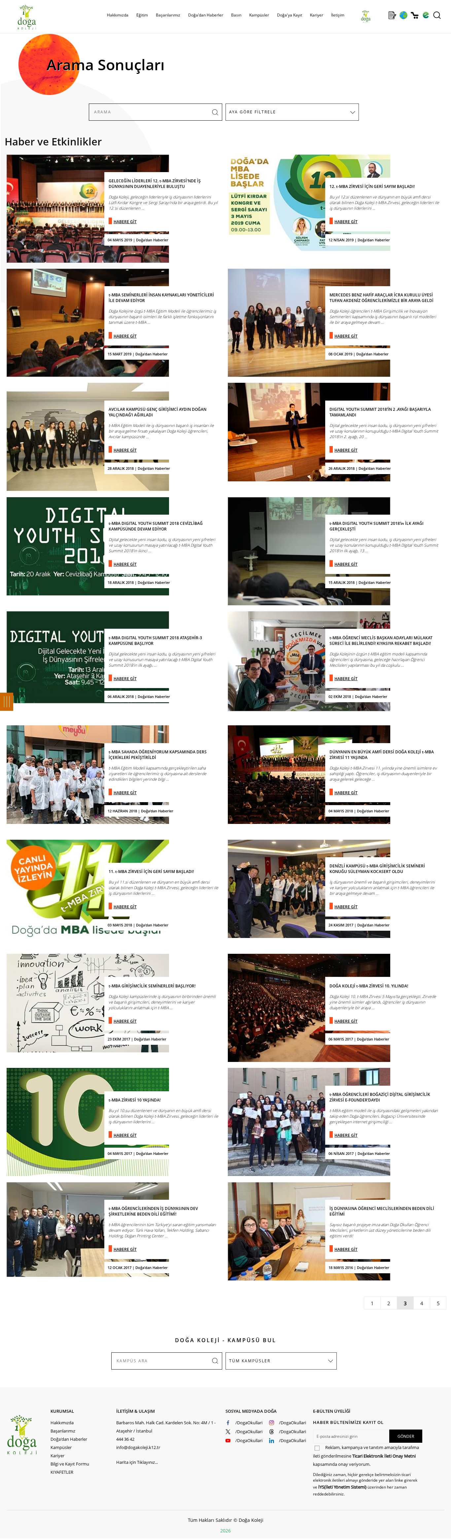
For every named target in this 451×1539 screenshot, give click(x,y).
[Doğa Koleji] (29, 1434)
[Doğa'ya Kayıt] (392, 15)
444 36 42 (125, 1439)
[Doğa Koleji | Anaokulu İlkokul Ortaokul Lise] (20, 17)
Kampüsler (259, 15)
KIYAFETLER (62, 1472)
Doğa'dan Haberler (205, 15)
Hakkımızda (62, 1423)
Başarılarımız (63, 1431)
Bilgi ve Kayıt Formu (70, 1464)
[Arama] (437, 15)
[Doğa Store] (414, 15)
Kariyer (316, 15)
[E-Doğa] (426, 15)
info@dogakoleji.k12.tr (138, 1447)
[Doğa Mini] (381, 15)
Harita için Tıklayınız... (137, 1462)
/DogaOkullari (248, 1423)
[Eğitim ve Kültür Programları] (403, 15)
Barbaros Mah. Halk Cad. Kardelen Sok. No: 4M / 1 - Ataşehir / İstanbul (166, 1427)
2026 (225, 1530)
